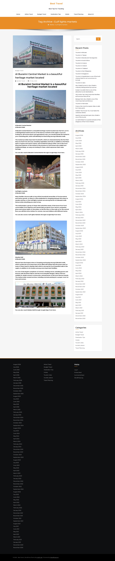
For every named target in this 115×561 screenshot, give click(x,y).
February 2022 (79, 278)
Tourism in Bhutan (81, 52)
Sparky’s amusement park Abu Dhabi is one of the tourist (87, 116)
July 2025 (78, 170)
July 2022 (78, 265)
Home (18, 14)
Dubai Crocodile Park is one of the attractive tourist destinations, (85, 91)
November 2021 (80, 286)
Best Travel (56, 3)
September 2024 (80, 196)
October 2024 (79, 193)
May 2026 (78, 143)
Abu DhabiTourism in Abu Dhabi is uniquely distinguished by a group (85, 86)
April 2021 (78, 305)
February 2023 (79, 247)
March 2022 (79, 276)
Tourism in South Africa (82, 60)
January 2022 (79, 281)
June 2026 (78, 140)
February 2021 (79, 310)
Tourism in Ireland (81, 66)
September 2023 (80, 228)
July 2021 (78, 297)
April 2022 (78, 273)
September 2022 (80, 260)
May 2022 (78, 270)
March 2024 (79, 212)
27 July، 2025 (33, 81)
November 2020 (80, 318)
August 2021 (79, 294)
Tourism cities (79, 342)
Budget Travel (41, 14)
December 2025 (80, 156)
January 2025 (79, 185)
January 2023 (79, 249)
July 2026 (78, 138)
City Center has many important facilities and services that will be (87, 95)
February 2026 (79, 151)
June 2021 (78, 300)
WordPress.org (78, 378)
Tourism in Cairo (80, 83)
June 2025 (78, 172)
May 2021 (78, 302)
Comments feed (79, 375)
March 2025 (79, 180)
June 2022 (78, 268)
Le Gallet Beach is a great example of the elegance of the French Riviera (88, 120)
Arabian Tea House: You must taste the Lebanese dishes (87, 111)
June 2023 (78, 236)
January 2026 (79, 154)
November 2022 (80, 254)
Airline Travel (29, 14)
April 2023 (78, 241)
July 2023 (78, 233)
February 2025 (79, 183)
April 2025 (78, 178)
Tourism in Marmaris (81, 103)
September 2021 (80, 292)
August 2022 (79, 262)
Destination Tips (56, 14)
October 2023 (79, 225)
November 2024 (80, 191)
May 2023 (78, 239)
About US (91, 14)
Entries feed (77, 372)
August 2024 (79, 199)
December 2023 (80, 220)
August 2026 (79, 135)
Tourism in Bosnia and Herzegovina (86, 58)
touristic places (79, 345)
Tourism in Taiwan (81, 55)
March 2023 (79, 244)
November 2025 (80, 159)
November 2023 (80, 223)
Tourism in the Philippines (83, 71)
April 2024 (78, 209)
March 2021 (78, 308)
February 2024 (79, 215)
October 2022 (79, 257)
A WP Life (39, 557)
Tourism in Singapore (81, 73)
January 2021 (79, 313)
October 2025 (79, 162)
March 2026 (79, 148)
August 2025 (79, 167)
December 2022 (80, 252)
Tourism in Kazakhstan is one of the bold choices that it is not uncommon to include (87, 78)
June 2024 (78, 204)
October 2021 (79, 289)
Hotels (67, 14)
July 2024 (78, 201)
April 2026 (78, 146)
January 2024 (79, 217)
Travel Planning (78, 14)
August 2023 (79, 231)
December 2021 (80, 284)
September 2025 (80, 164)
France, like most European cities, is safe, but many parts (87, 107)
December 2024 (80, 188)
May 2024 (78, 207)
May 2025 (78, 175)
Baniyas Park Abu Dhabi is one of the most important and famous (86, 100)
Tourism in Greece (81, 63)
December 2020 (80, 316)
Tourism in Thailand (81, 68)
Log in (76, 370)
